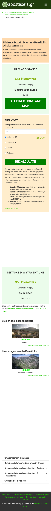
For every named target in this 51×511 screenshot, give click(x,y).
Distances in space (42, 495)
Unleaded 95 (12, 137)
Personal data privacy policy (36, 497)
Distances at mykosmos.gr (14, 497)
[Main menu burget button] (46, 4)
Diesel (9, 148)
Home (4, 12)
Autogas (10, 153)
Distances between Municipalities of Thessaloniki (25, 474)
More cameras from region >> (38, 345)
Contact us (6, 495)
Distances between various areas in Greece (25, 463)
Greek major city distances (25, 458)
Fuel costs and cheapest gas (23, 495)
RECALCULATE (25, 161)
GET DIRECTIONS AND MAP (25, 103)
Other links (25, 499)
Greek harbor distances (25, 481)
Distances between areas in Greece (21, 12)
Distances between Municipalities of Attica (25, 468)
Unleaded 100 (12, 142)
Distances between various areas (16, 15)
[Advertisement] (25, 29)
